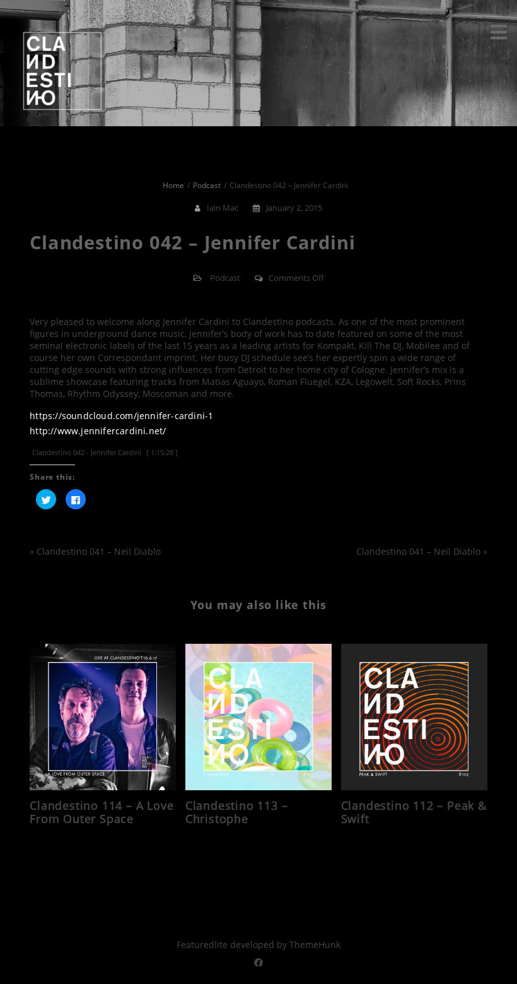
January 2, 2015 (294, 207)
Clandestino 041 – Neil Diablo (99, 551)
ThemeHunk (314, 945)
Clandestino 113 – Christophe (236, 812)
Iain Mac (222, 207)
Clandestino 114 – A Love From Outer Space (101, 812)
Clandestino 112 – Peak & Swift (414, 812)
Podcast (225, 277)
